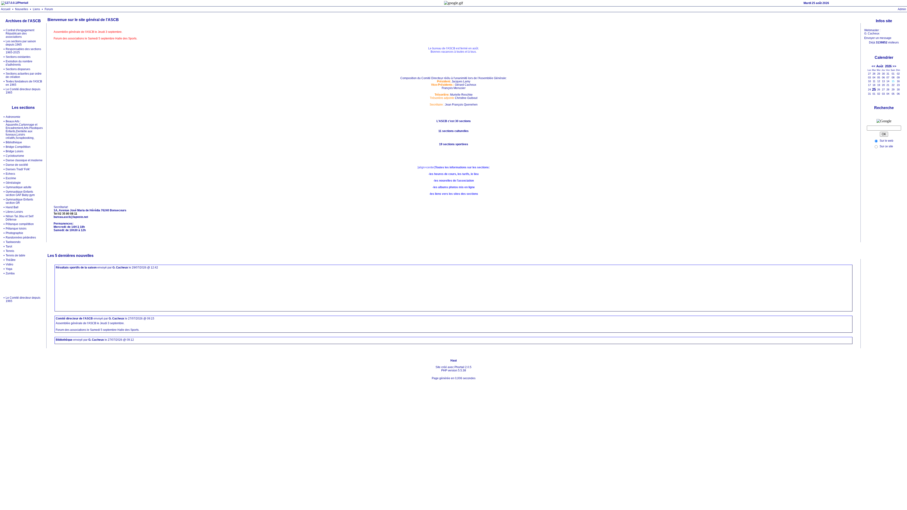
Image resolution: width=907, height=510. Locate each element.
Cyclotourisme (15, 155)
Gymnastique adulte (18, 187)
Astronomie (13, 117)
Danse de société (17, 164)
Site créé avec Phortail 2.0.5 (453, 367)
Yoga (9, 269)
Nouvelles (21, 9)
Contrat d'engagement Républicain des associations (20, 33)
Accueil (5, 9)
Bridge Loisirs (14, 151)
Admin (902, 9)
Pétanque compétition (20, 224)
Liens (36, 9)
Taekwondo (13, 242)
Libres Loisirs (14, 211)
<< (873, 66)
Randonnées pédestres (21, 237)
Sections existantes (18, 57)
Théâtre (11, 260)
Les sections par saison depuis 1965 (21, 43)
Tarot (9, 246)
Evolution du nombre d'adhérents (19, 63)
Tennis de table (15, 255)
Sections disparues (18, 69)
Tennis (10, 251)
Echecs (10, 173)
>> (894, 66)
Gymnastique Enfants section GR (19, 201)
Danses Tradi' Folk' (18, 169)
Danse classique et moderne (24, 160)
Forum (49, 9)
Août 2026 (884, 66)
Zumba (10, 273)
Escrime (11, 178)
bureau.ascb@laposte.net (71, 217)
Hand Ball (12, 207)
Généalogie (13, 182)
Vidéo (9, 264)
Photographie (14, 233)
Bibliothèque (14, 142)
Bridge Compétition (18, 147)
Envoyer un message (877, 38)
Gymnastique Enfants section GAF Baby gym (20, 193)
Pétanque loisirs (16, 228)
